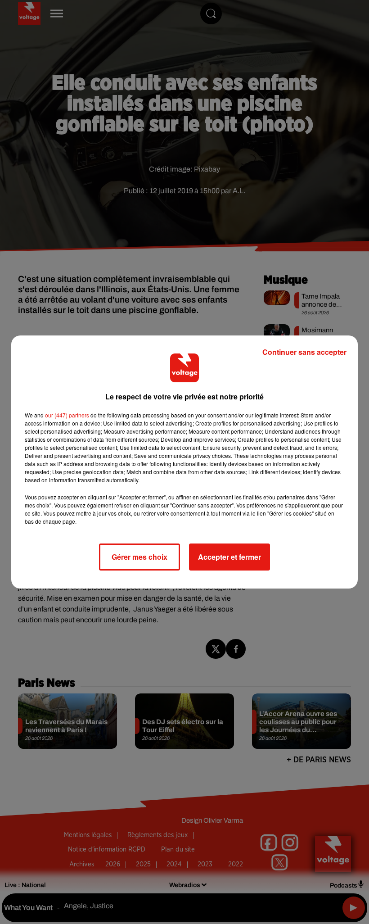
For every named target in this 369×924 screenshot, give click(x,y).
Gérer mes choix (139, 557)
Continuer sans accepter (304, 352)
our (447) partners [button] (67, 415)
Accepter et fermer (229, 557)
